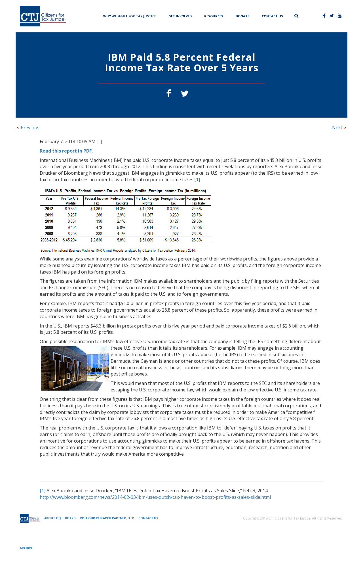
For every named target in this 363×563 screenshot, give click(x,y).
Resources (213, 15)
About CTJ (52, 518)
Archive (26, 548)
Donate (242, 15)
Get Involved (180, 15)
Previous (28, 127)
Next (339, 127)
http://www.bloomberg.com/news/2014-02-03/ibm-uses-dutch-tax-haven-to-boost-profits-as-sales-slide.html (155, 497)
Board (70, 518)
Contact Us (272, 15)
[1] (197, 179)
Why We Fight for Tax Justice (129, 15)
